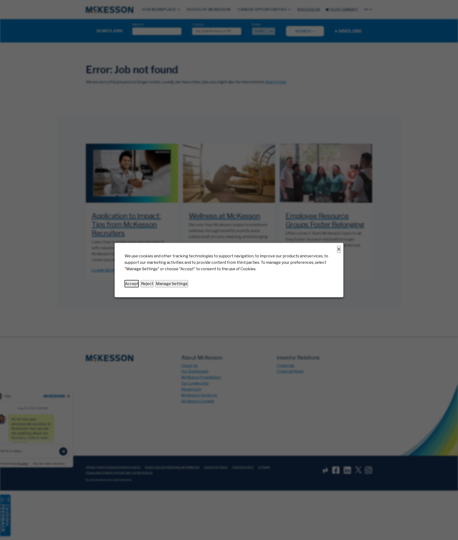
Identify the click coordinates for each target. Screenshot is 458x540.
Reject (147, 283)
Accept (131, 283)
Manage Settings (171, 283)
